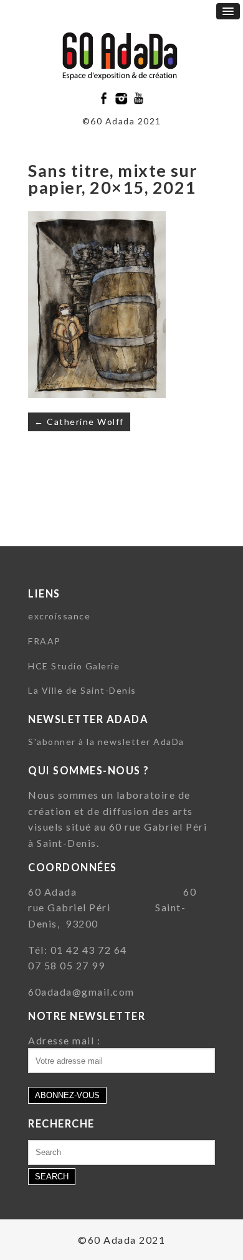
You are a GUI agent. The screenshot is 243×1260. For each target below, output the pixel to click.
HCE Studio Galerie (74, 666)
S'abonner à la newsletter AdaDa (106, 741)
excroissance (59, 616)
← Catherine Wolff (79, 421)
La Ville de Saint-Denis (82, 690)
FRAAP (44, 641)
